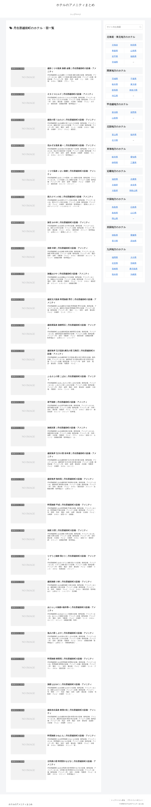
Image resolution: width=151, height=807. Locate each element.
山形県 (133, 51)
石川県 (115, 140)
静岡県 (115, 162)
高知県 (133, 241)
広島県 (133, 207)
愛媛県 (133, 235)
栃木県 (115, 84)
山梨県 (115, 118)
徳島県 (115, 235)
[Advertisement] (53, 47)
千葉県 (133, 79)
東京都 (133, 84)
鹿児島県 (133, 269)
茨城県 (115, 79)
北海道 (115, 45)
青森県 (115, 51)
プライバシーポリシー (135, 800)
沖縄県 (133, 274)
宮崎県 (133, 263)
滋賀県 (115, 179)
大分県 (133, 257)
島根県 (115, 213)
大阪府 (115, 190)
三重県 (133, 162)
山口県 (133, 213)
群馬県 (115, 90)
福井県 (133, 135)
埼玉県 (115, 96)
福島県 (133, 56)
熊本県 (115, 274)
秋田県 (133, 45)
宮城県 (115, 62)
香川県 (115, 241)
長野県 (133, 112)
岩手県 (115, 56)
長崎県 (115, 269)
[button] (140, 27)
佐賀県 (115, 263)
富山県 (115, 135)
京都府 (115, 185)
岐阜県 (115, 157)
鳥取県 (115, 207)
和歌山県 (133, 190)
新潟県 (115, 112)
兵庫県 (133, 179)
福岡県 (115, 257)
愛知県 (133, 157)
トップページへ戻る (118, 800)
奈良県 (133, 185)
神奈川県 (133, 90)
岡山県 (115, 218)
